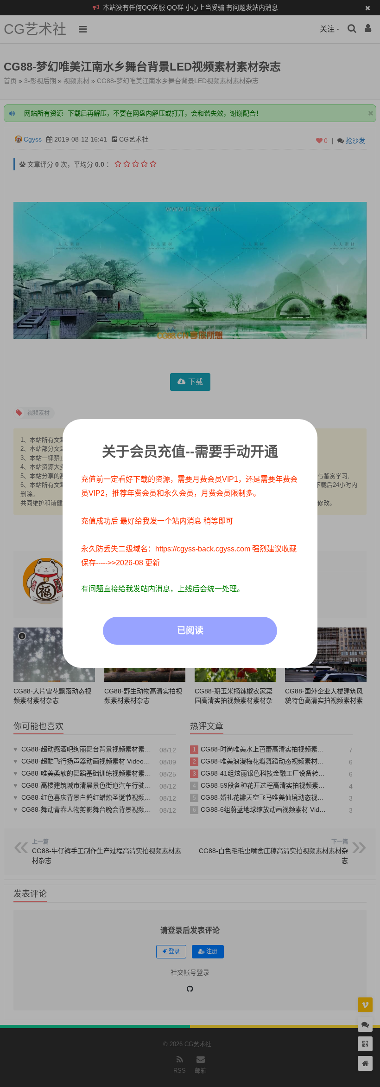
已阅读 (190, 630)
